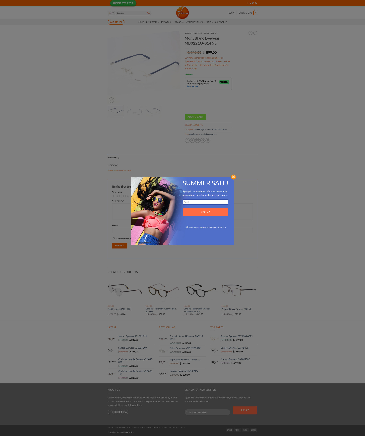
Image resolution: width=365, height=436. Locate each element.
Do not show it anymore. (143, 242)
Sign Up (205, 212)
